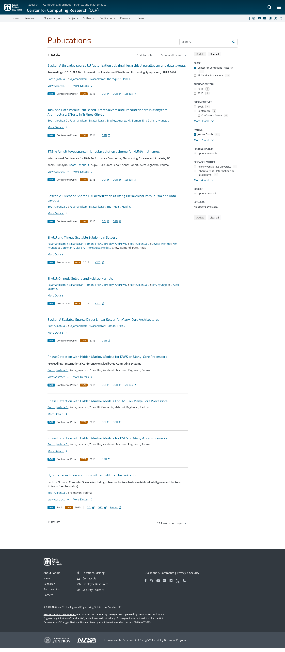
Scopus (129, 93)
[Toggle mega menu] (279, 7)
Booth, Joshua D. (58, 79)
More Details (81, 86)
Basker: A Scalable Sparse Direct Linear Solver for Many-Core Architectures (103, 319)
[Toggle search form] (269, 7)
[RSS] (282, 18)
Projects (73, 18)
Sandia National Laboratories (60, 614)
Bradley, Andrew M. (119, 120)
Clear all (215, 54)
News (16, 18)
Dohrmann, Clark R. (73, 247)
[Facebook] (249, 18)
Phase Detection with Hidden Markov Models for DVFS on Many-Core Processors (107, 356)
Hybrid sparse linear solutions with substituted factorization (92, 475)
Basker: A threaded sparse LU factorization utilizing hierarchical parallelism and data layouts (117, 65)
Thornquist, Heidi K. (119, 79)
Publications (107, 18)
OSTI (115, 93)
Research (32, 4)
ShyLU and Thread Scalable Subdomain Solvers (82, 237)
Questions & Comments (159, 573)
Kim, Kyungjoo (160, 120)
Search (142, 18)
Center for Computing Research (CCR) (63, 10)
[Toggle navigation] (6, 18)
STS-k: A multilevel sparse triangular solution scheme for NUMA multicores (104, 151)
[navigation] (146, 55)
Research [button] (30, 18)
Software (88, 18)
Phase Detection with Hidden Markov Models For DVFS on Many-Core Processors (108, 401)
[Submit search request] (234, 42)
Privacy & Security (188, 573)
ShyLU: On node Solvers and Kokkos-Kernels (80, 278)
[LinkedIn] (271, 18)
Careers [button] (125, 18)
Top (275, 648)
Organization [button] (52, 18)
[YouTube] (260, 18)
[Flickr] (265, 18)
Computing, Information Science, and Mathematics (74, 4)
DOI (104, 93)
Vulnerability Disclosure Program (167, 640)
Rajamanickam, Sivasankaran (87, 79)
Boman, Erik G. (141, 120)
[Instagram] (254, 18)
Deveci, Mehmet (161, 244)
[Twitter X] (276, 18)
